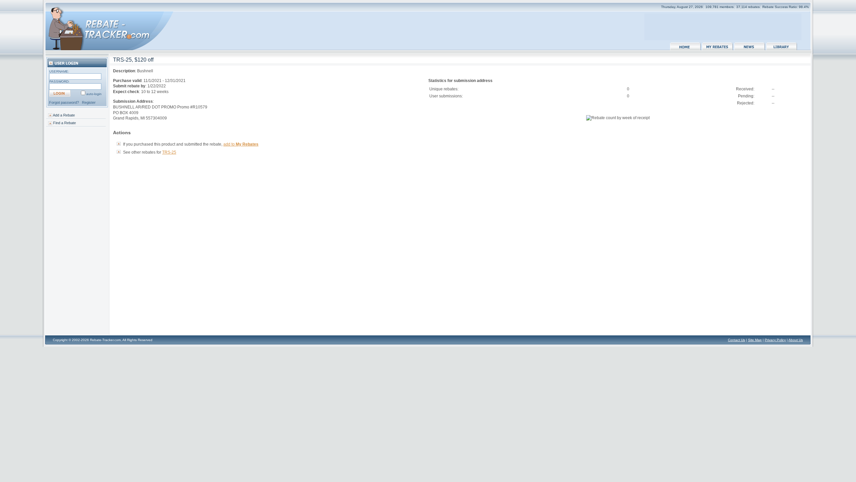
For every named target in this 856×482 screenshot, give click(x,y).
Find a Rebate (64, 123)
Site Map (755, 340)
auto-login (94, 94)
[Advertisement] (723, 23)
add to (240, 144)
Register (89, 102)
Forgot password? (64, 102)
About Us (795, 340)
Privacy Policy (775, 340)
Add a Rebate (64, 115)
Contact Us (736, 340)
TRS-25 (169, 152)
